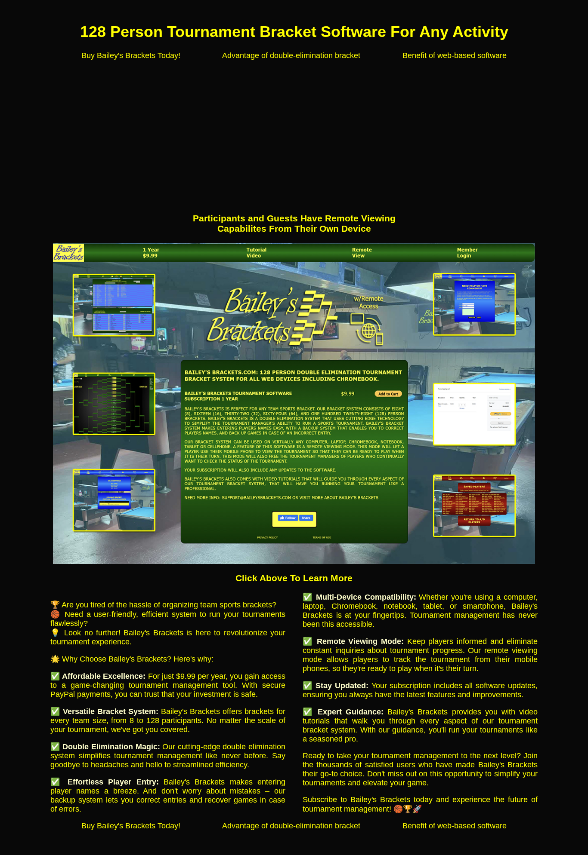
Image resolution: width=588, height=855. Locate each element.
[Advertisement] (294, 127)
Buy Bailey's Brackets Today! (130, 55)
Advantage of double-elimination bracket (291, 55)
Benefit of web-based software (454, 55)
